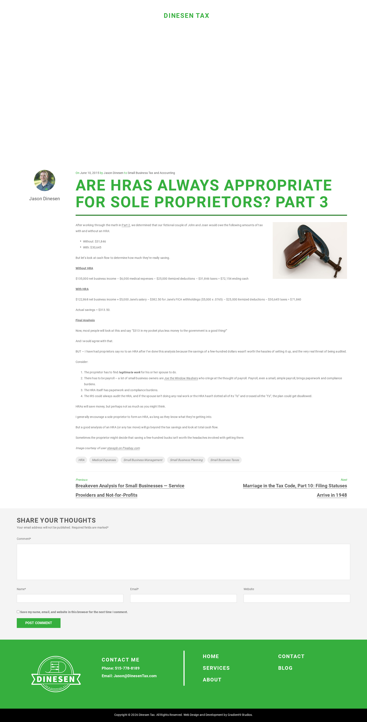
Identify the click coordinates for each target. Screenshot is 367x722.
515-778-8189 (127, 668)
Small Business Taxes (224, 460)
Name (21, 589)
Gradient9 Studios (240, 714)
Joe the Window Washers (181, 378)
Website (249, 589)
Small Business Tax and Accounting (151, 173)
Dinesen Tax (187, 15)
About (212, 680)
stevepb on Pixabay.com (123, 448)
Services (216, 668)
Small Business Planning (186, 460)
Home (211, 656)
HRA (81, 460)
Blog (285, 668)
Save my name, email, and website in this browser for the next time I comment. (74, 612)
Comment (24, 538)
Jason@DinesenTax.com (135, 676)
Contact (291, 656)
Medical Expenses (104, 460)
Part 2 (126, 225)
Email (134, 589)
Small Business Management (142, 460)
